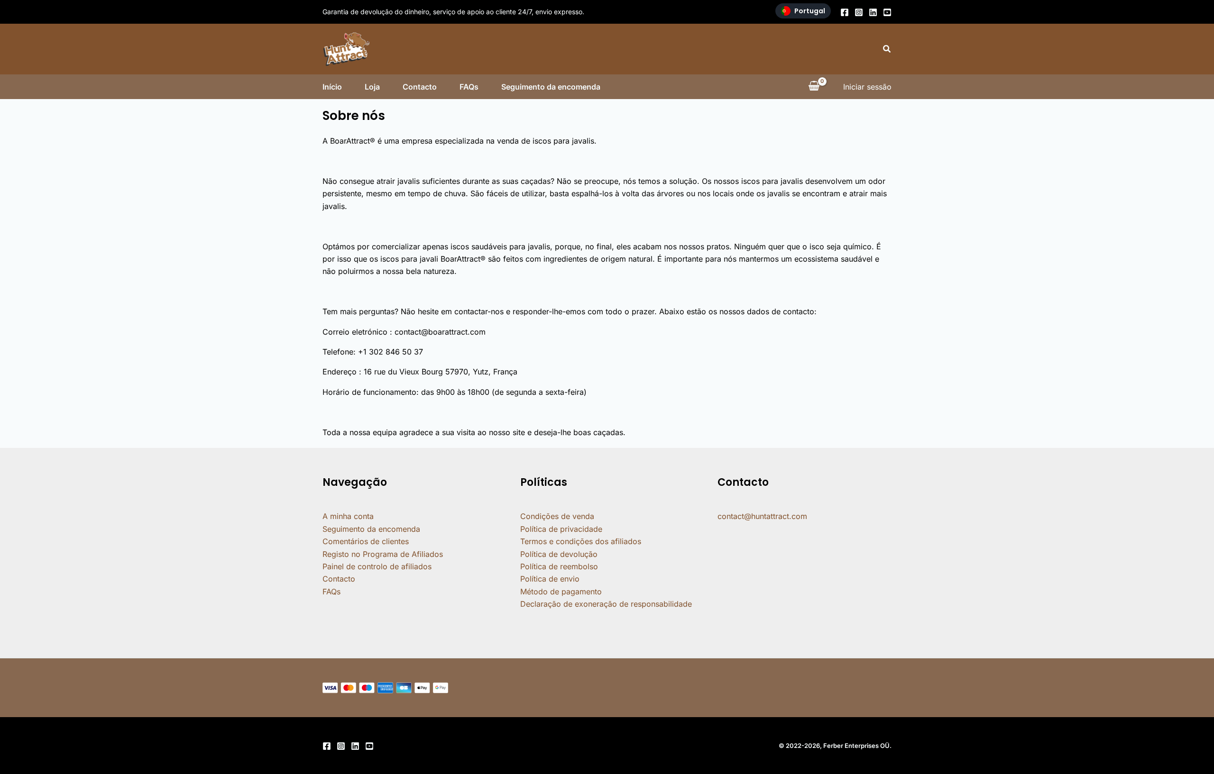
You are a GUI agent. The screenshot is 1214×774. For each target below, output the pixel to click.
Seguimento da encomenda (550, 86)
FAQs (469, 86)
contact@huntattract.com (762, 516)
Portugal (809, 11)
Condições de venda (557, 516)
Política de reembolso (559, 566)
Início (332, 86)
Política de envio (549, 578)
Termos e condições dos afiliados (580, 541)
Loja (372, 86)
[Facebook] (844, 12)
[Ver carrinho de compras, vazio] (814, 86)
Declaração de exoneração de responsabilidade (606, 604)
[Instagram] (859, 12)
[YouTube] (887, 12)
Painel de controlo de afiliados (377, 566)
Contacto (420, 86)
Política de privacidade (561, 529)
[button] (887, 49)
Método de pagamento (561, 591)
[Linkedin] (873, 12)
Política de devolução (559, 554)
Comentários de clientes (365, 541)
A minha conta (348, 516)
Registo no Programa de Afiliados (382, 554)
